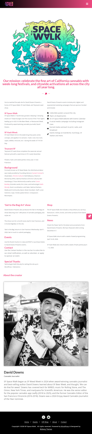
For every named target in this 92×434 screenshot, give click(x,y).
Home (26, 422)
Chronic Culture (18, 176)
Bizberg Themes (46, 429)
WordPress (65, 426)
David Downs (14, 372)
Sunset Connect (37, 173)
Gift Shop (45, 422)
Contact (64, 422)
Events (35, 422)
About (54, 422)
